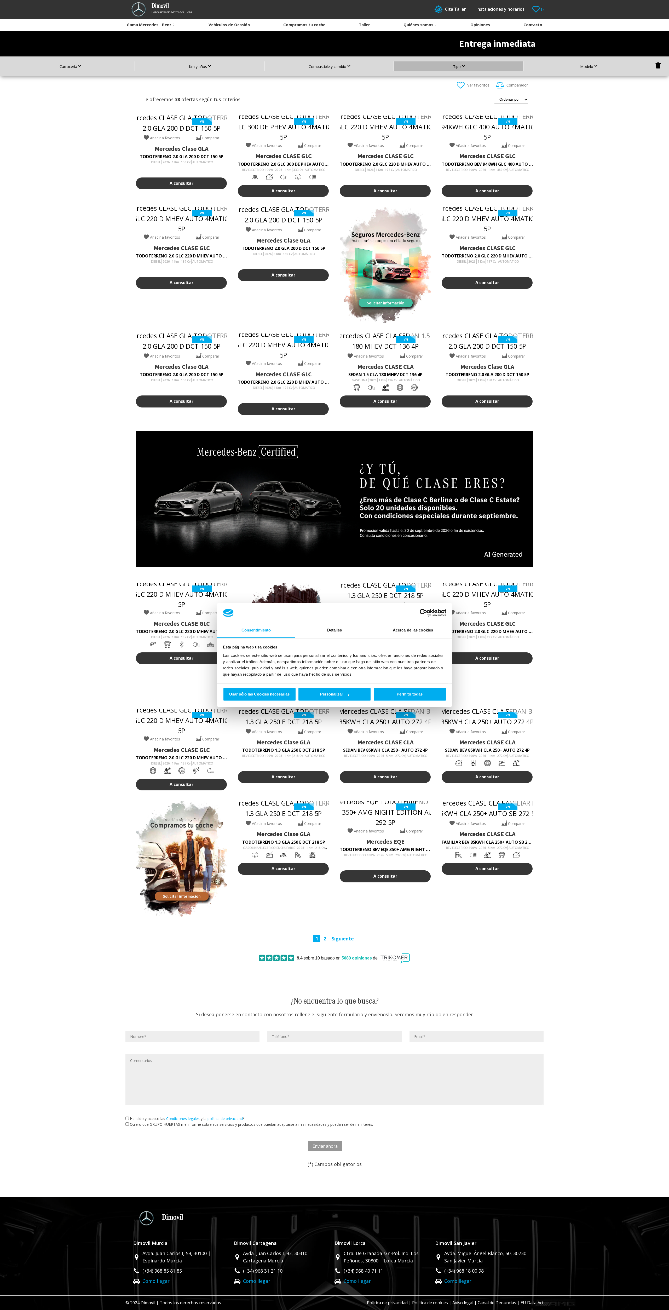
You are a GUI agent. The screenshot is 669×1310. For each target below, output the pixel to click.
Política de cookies (430, 1303)
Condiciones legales (183, 1118)
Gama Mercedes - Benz (149, 24)
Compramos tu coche (304, 24)
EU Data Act (532, 1303)
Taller (364, 24)
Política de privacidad (387, 1303)
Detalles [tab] (334, 630)
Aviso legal (462, 1303)
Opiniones (480, 24)
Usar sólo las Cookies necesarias (259, 694)
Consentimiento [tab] (256, 630)
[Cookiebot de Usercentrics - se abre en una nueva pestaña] (423, 613)
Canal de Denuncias (497, 1303)
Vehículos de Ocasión (229, 24)
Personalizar (331, 694)
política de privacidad (225, 1118)
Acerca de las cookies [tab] (413, 630)
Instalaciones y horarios (500, 9)
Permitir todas (410, 694)
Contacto (532, 24)
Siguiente (343, 938)
